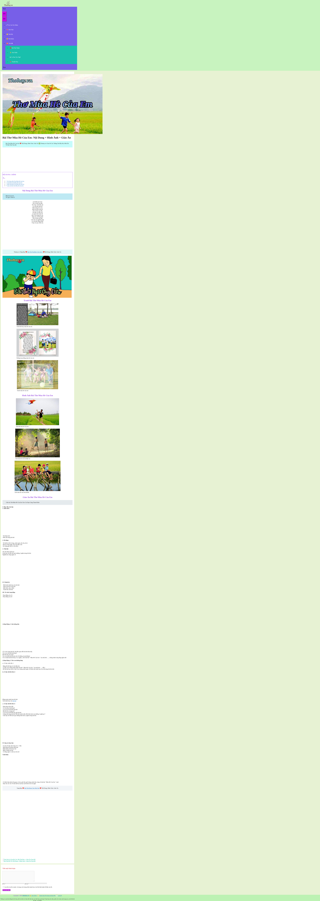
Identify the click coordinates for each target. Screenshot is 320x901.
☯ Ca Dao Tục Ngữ (15, 57)
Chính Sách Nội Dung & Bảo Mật (47, 895)
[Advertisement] (37, 160)
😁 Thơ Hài (9, 34)
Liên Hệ (60, 895)
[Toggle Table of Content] (4, 178)
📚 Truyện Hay (14, 61)
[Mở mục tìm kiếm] (4, 9)
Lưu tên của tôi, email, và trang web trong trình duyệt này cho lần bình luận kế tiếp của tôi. (28, 887)
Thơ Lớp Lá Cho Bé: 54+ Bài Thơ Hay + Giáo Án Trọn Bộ (19, 859)
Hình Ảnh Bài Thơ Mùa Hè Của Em (15, 184)
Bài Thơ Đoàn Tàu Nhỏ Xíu (32, 788)
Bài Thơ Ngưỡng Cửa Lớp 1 (35, 252)
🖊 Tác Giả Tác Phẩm (12, 25)
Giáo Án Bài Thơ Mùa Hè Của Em (15, 185)
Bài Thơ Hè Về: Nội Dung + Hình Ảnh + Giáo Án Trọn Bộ (20, 861)
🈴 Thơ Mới (9, 43)
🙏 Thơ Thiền (13, 52)
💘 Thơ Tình (9, 29)
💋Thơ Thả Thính (15, 48)
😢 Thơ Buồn (10, 39)
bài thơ (14, 701)
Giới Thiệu (34, 895)
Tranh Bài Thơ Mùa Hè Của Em (14, 182)
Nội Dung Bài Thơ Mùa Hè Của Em (15, 181)
